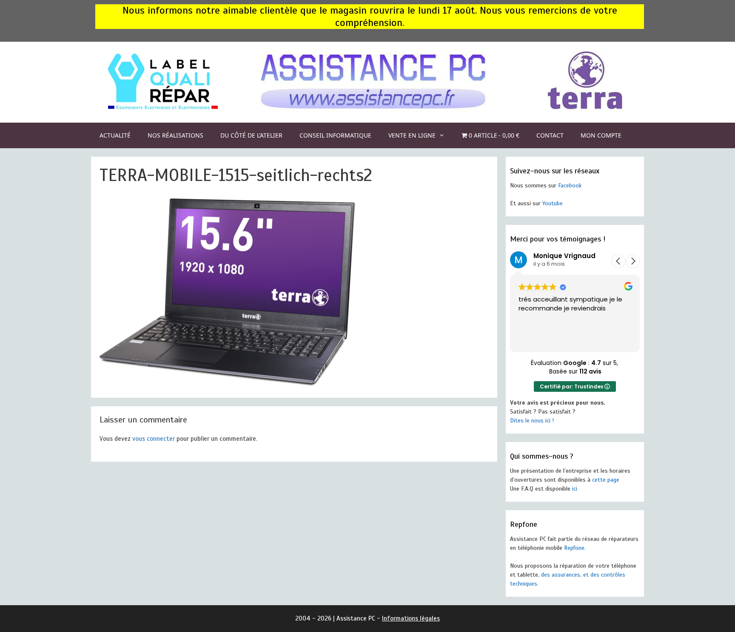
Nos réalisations (175, 135)
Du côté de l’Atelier (251, 135)
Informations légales (411, 618)
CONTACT (550, 135)
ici (574, 488)
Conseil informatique (335, 135)
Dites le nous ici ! (532, 420)
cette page (605, 479)
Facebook (569, 185)
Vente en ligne (412, 135)
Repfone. (575, 548)
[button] (633, 261)
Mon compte (601, 135)
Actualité (115, 135)
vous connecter (153, 438)
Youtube (552, 203)
